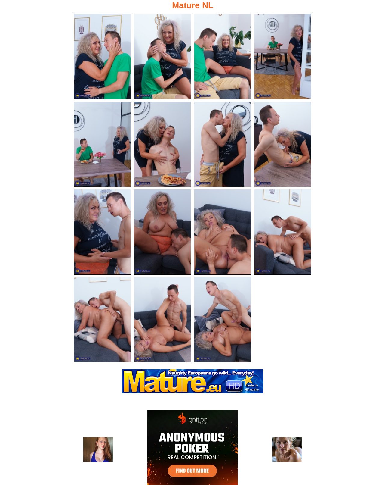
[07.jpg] (222, 144)
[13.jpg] (102, 319)
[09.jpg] (102, 232)
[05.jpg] (102, 144)
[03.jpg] (222, 56)
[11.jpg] (222, 232)
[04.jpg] (282, 56)
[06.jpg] (162, 144)
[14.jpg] (162, 319)
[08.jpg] (282, 144)
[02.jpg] (162, 56)
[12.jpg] (282, 232)
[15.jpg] (222, 319)
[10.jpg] (162, 232)
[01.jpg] (102, 56)
